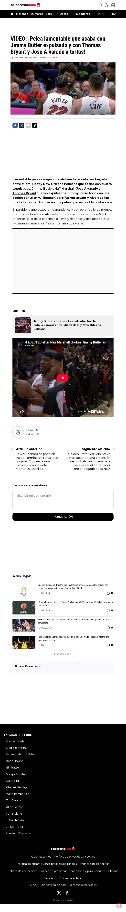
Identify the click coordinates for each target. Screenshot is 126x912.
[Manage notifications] (119, 905)
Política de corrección (22, 871)
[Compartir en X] (21, 125)
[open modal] (113, 5)
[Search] (100, 5)
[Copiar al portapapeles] (34, 125)
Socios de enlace (71, 878)
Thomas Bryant (24, 193)
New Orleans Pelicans (60, 184)
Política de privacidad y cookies (74, 856)
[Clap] (18, 432)
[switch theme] (106, 5)
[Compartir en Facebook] (15, 125)
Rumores (37, 13)
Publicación (63, 516)
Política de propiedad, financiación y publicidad (70, 871)
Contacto (50, 878)
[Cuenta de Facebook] (67, 893)
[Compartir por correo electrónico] (28, 125)
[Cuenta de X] (59, 893)
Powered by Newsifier (63, 900)
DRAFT (102, 13)
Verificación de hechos (94, 863)
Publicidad (111, 871)
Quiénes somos (41, 856)
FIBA (113, 13)
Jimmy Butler (42, 188)
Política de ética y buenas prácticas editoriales (47, 863)
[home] (11, 14)
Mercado (22, 13)
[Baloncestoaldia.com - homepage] (25, 5)
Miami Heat (31, 184)
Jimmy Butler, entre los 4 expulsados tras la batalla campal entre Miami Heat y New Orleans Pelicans (67, 325)
